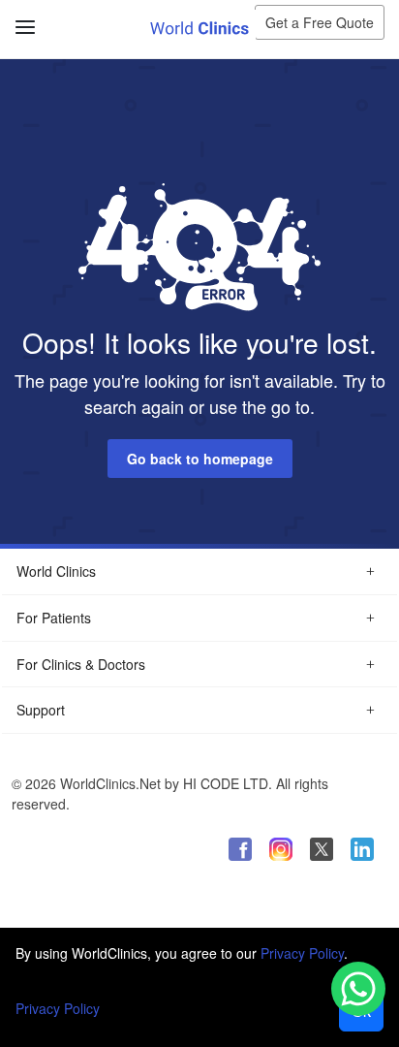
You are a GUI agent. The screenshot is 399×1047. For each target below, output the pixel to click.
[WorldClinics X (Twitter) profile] (321, 849)
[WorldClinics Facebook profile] (240, 849)
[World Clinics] (199, 27)
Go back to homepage (200, 458)
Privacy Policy (302, 953)
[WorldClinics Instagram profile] (280, 849)
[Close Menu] (22, 17)
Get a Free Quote (319, 22)
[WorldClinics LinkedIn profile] (362, 849)
